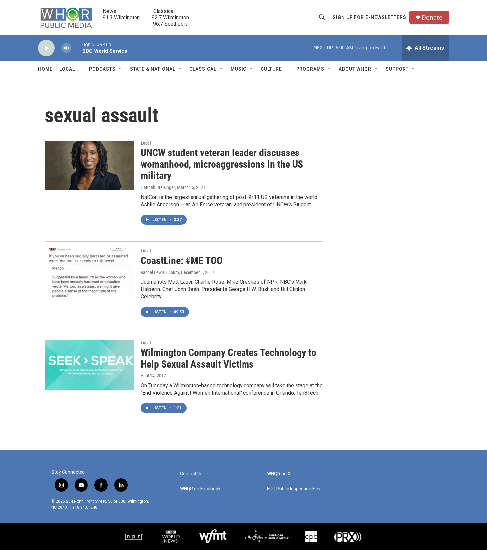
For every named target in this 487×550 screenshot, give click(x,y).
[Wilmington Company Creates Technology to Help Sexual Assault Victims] (89, 365)
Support (397, 69)
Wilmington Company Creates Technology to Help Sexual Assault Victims (228, 358)
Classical (202, 69)
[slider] (77, 47)
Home (45, 69)
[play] (46, 48)
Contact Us (191, 473)
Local (67, 69)
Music (238, 69)
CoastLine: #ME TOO (182, 260)
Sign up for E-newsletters (369, 17)
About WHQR (355, 69)
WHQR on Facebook (200, 488)
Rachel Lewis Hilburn (160, 272)
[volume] (66, 48)
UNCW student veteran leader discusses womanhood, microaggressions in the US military (222, 164)
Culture (271, 69)
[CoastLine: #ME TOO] (89, 273)
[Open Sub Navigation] (79, 69)
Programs (310, 69)
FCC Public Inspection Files (294, 488)
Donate (432, 17)
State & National (152, 69)
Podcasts (102, 69)
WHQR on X (279, 473)
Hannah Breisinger (158, 187)
